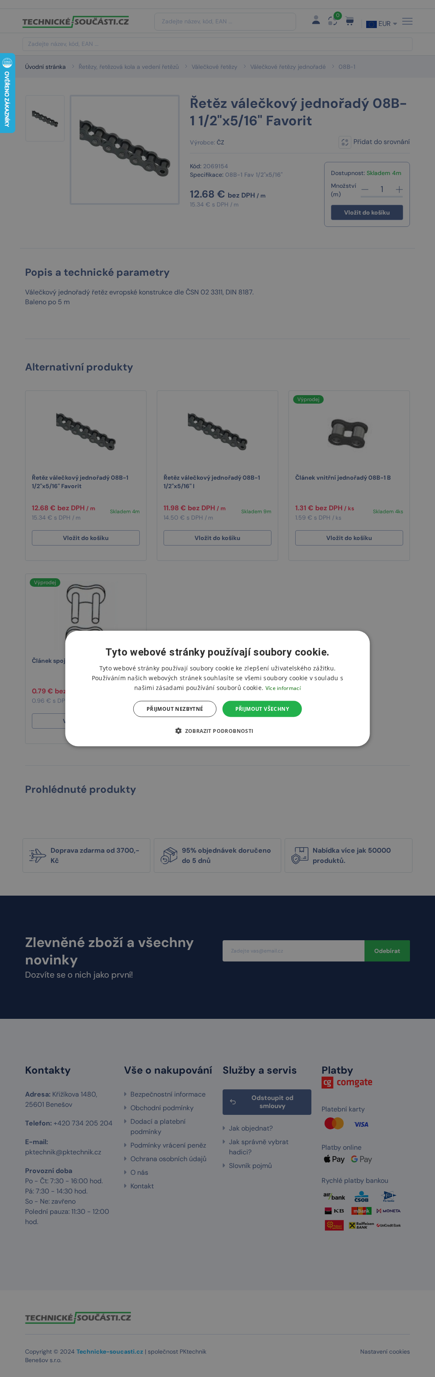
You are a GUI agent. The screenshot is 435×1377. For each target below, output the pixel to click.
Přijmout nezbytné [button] (175, 709)
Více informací (283, 687)
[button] (217, 731)
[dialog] (217, 688)
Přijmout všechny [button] (262, 709)
